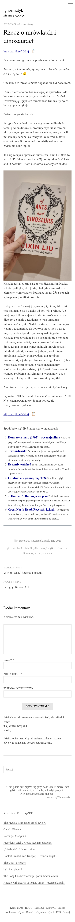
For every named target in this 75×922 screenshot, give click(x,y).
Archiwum (10, 912)
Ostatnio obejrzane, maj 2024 (27, 478)
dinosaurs (40, 548)
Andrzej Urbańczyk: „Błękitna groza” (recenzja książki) (34, 882)
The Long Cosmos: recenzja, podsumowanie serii (30, 876)
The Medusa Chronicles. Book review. (24, 822)
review (48, 553)
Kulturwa (51, 907)
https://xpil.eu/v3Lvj (16, 51)
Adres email (12, 674)
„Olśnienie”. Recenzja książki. (28, 496)
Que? (51, 912)
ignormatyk (13, 10)
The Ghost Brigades (14, 862)
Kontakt (30, 912)
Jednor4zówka (17, 451)
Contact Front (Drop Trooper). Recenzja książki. (30, 856)
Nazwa (8, 660)
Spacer (61, 907)
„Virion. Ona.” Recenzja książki (23, 573)
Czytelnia (41, 912)
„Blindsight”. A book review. (19, 849)
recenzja (39, 553)
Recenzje (24, 540)
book (20, 548)
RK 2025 (56, 540)
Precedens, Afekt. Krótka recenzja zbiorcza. (27, 842)
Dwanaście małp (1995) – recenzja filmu (34, 437)
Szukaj (66, 912)
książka (50, 548)
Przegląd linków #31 (16, 587)
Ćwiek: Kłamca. (12, 829)
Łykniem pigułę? (12, 869)
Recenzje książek (40, 540)
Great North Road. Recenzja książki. (32, 509)
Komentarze (16, 907)
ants (13, 548)
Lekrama (39, 907)
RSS (58, 912)
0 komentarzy (25, 24)
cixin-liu (28, 548)
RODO (28, 907)
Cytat (21, 912)
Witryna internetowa (18, 688)
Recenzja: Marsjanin (14, 836)
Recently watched (19, 464)
